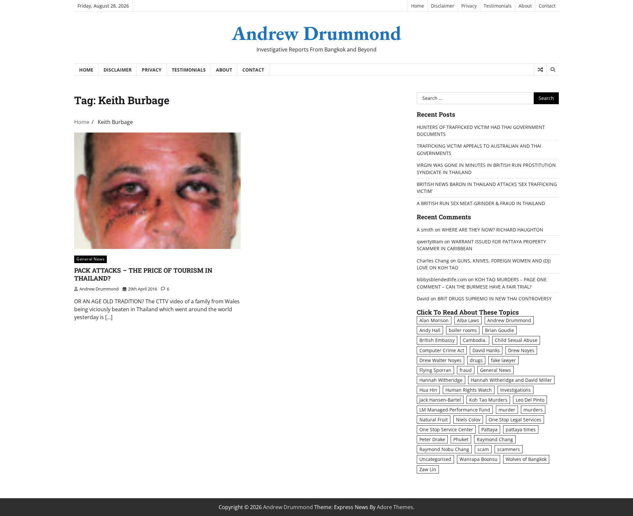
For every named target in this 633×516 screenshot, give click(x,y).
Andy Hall (429, 330)
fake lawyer (503, 360)
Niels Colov (468, 419)
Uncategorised (435, 459)
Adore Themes (395, 507)
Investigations (515, 390)
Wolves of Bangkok (526, 459)
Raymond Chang (495, 439)
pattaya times (521, 429)
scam (483, 449)
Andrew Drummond (316, 33)
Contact (547, 6)
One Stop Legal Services (515, 419)
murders (533, 410)
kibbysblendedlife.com (442, 279)
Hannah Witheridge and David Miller (511, 380)
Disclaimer (442, 6)
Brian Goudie (499, 330)
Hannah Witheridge (441, 380)
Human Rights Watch (468, 390)
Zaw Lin (427, 469)
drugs (476, 360)
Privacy (469, 6)
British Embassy (437, 340)
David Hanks (486, 350)
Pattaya (489, 429)
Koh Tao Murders (488, 400)
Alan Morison (434, 320)
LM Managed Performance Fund (454, 410)
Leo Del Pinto (530, 400)
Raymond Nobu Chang (444, 449)
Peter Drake (432, 439)
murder (506, 410)
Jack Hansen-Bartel (440, 400)
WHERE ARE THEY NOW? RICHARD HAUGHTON (492, 230)
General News (90, 259)
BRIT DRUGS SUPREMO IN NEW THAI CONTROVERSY (494, 298)
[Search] (552, 69)
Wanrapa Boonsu (478, 459)
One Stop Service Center (446, 429)
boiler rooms (463, 330)
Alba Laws (468, 320)
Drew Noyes (521, 350)
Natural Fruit (433, 419)
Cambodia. (475, 340)
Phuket (460, 439)
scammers (508, 449)
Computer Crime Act (441, 350)
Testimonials (498, 6)
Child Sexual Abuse (516, 340)
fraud (466, 370)
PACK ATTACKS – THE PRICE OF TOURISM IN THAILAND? (143, 274)
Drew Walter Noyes (440, 360)
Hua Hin (428, 390)
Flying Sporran (435, 370)
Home (417, 6)
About (525, 6)
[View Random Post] (540, 69)
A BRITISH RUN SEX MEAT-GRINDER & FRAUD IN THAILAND (481, 203)
